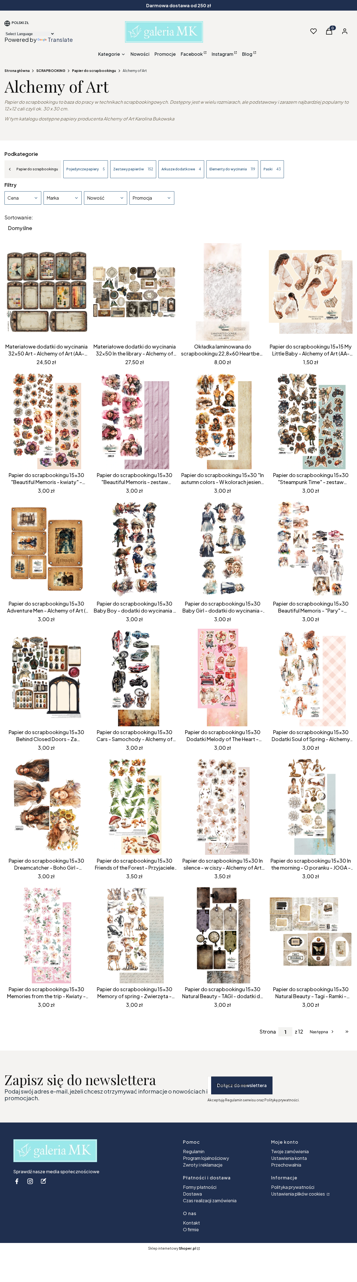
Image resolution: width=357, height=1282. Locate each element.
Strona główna (17, 71)
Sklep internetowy (172, 1248)
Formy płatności (199, 1187)
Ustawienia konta (289, 1158)
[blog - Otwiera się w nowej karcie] (43, 1181)
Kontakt (191, 1223)
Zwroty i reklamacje (203, 1165)
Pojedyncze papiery (85, 169)
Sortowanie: (18, 217)
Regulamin (193, 1151)
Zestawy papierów (133, 169)
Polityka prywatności (292, 1187)
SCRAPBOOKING (50, 71)
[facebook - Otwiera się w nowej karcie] (16, 1181)
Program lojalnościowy (206, 1158)
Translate (60, 39)
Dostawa (192, 1194)
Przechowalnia (286, 1165)
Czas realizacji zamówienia (210, 1200)
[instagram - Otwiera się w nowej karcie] (30, 1181)
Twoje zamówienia (290, 1151)
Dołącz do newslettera (242, 1085)
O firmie (191, 1229)
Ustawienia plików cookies (298, 1194)
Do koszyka (42, 330)
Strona (268, 1031)
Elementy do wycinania (232, 169)
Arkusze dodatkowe (181, 169)
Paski (272, 169)
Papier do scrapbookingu (94, 71)
